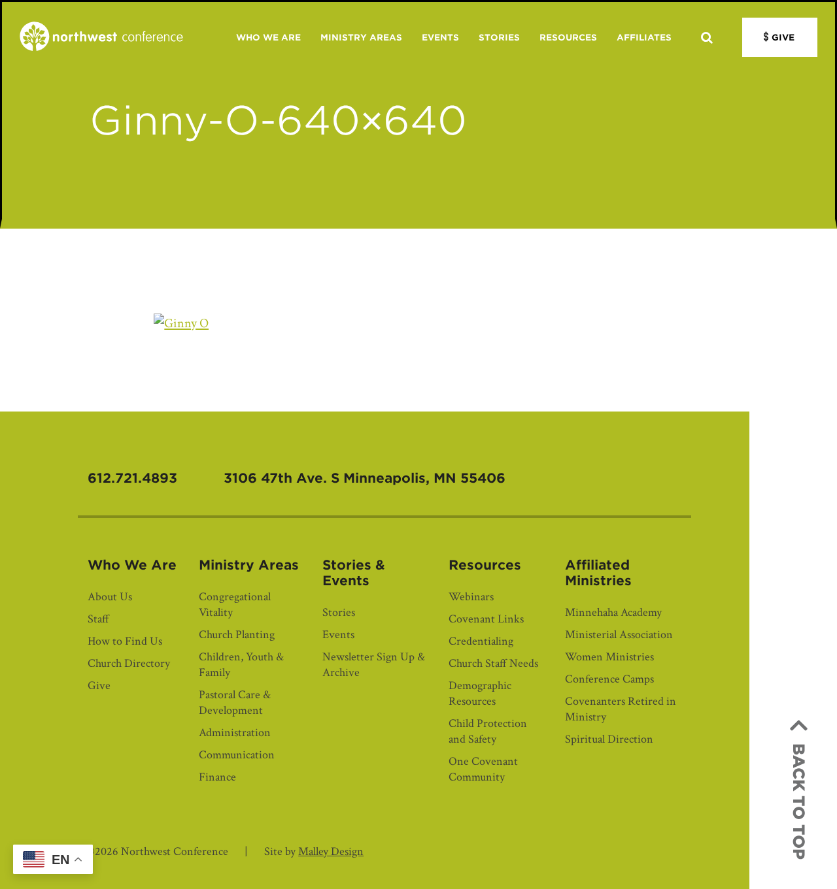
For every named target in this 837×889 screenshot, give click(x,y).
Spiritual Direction (609, 739)
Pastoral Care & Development (235, 702)
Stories (499, 37)
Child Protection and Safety (488, 731)
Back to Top (798, 801)
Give (783, 37)
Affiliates (644, 37)
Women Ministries (609, 656)
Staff (98, 618)
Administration (235, 732)
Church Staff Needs (493, 663)
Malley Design (331, 851)
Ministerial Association (619, 634)
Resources (568, 37)
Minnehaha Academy (613, 612)
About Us (110, 596)
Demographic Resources (480, 693)
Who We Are (268, 37)
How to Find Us (125, 641)
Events (440, 37)
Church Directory (129, 663)
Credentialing (481, 641)
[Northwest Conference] (101, 37)
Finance (217, 776)
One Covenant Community (483, 769)
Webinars (471, 596)
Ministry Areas (361, 37)
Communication (237, 754)
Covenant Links (486, 618)
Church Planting (237, 634)
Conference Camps (609, 679)
